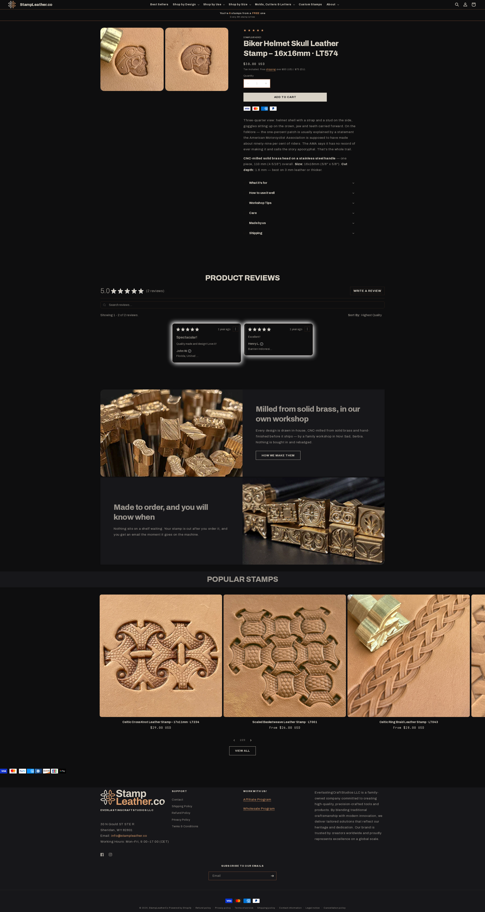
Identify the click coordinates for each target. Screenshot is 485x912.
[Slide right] (251, 740)
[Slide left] (234, 740)
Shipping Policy (182, 806)
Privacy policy (223, 908)
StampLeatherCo (158, 908)
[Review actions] (235, 329)
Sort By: (354, 315)
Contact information (290, 908)
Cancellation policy (335, 908)
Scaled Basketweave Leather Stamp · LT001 (284, 722)
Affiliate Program (257, 799)
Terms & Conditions (185, 826)
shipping (271, 69)
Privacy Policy (181, 819)
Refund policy (203, 908)
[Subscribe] (272, 875)
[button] (186, 5)
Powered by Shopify (180, 908)
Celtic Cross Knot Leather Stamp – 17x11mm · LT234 (160, 722)
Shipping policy (266, 908)
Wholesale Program (259, 808)
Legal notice (313, 908)
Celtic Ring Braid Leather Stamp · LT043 (408, 722)
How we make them (278, 455)
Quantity (248, 75)
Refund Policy (181, 813)
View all (242, 750)
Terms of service (244, 908)
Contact (177, 799)
